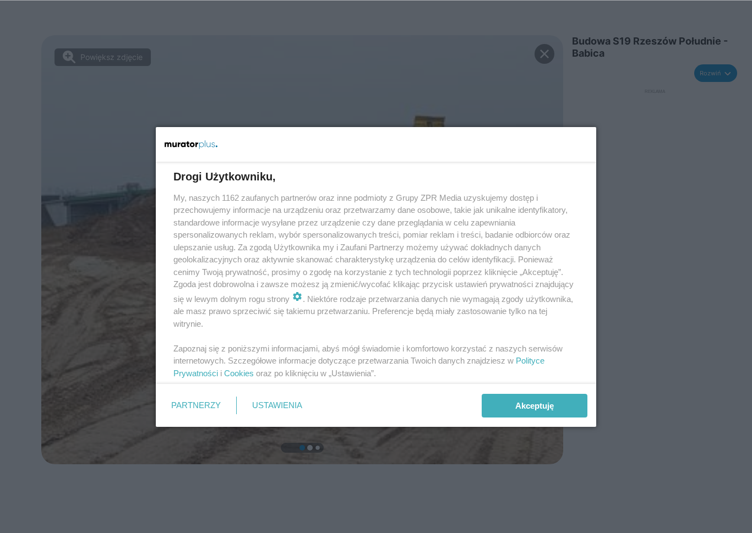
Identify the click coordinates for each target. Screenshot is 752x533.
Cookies (239, 373)
